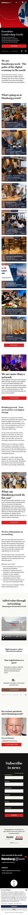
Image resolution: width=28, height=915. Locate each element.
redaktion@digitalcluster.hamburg (11, 871)
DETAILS (23, 126)
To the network (14, 398)
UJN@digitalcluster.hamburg (9, 741)
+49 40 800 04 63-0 (7, 873)
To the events (14, 522)
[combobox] (17, 2)
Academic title (8, 788)
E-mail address (9, 775)
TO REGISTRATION (14, 690)
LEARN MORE (14, 46)
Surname (7, 801)
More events (14, 345)
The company (8, 808)
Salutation (7, 781)
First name (7, 795)
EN (16, 2)
